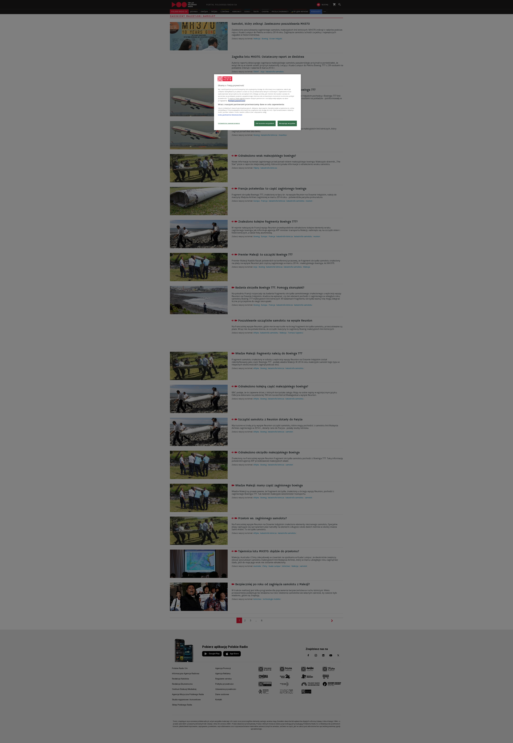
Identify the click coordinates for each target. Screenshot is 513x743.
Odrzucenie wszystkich (265, 123)
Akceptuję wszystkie (287, 123)
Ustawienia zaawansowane (229, 123)
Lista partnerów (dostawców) (230, 115)
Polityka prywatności (236, 101)
